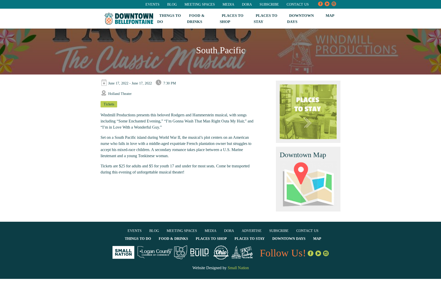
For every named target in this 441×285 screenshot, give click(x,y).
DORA (247, 4)
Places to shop (211, 239)
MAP (330, 16)
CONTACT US (298, 4)
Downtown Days (288, 239)
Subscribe (269, 4)
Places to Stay (250, 239)
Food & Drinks (173, 239)
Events (152, 4)
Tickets (109, 104)
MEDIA (228, 4)
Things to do (138, 239)
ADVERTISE (252, 231)
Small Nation (238, 268)
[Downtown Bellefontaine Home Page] (129, 18)
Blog (172, 4)
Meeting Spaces (200, 4)
